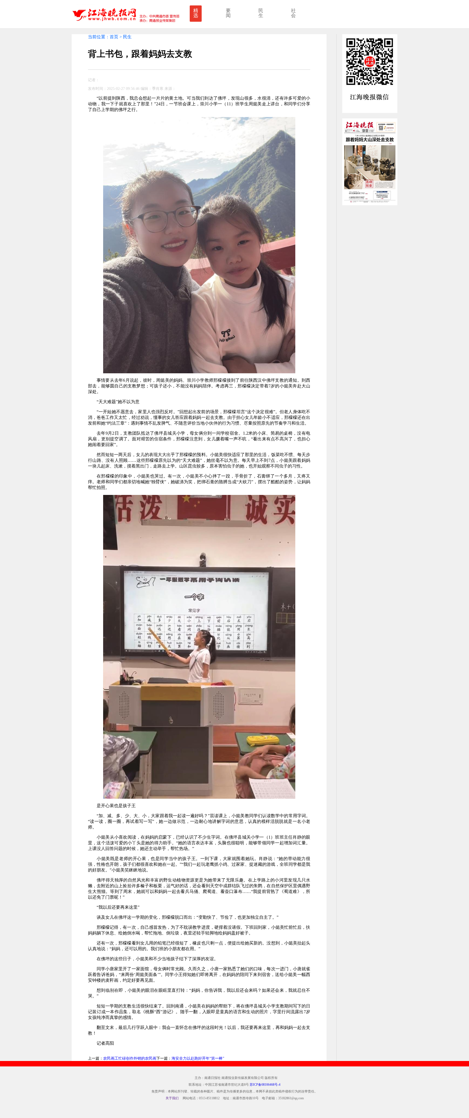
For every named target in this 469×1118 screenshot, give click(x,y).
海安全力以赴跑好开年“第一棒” (198, 1058)
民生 (260, 13)
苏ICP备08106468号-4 (265, 1085)
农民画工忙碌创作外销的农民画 (129, 1058)
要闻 (228, 13)
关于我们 (172, 1098)
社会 (293, 13)
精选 (195, 13)
